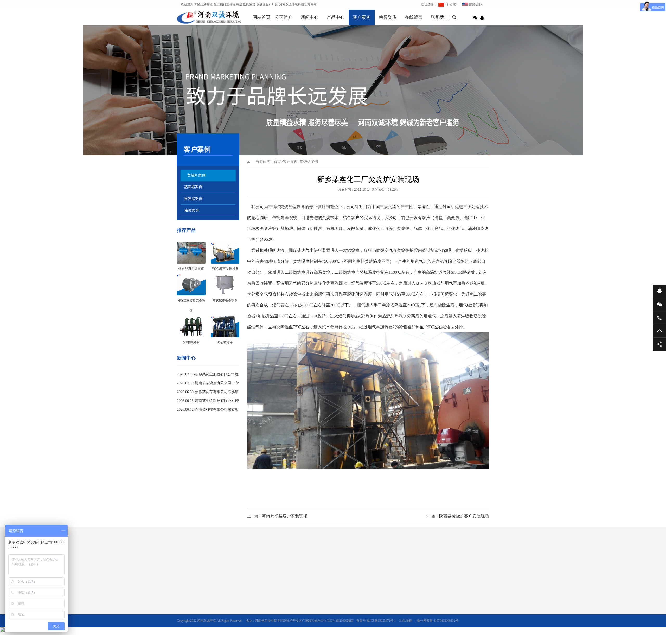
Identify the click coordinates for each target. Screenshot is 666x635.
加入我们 (183, 602)
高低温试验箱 (255, 562)
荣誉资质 (387, 17)
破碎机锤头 (370, 562)
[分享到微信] (475, 18)
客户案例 (361, 17)
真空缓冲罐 (283, 617)
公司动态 (232, 595)
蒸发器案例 (193, 187)
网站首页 (261, 17)
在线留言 (413, 17)
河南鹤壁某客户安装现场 (285, 516)
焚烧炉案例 (196, 175)
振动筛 (406, 562)
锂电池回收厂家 (227, 562)
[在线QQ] (482, 18)
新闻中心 (309, 17)
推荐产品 (186, 230)
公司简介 (283, 17)
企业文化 (183, 595)
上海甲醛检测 (280, 562)
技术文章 (232, 602)
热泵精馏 (282, 631)
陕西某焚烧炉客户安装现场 (464, 516)
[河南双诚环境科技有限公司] (200, 17)
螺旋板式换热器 (344, 562)
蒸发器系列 (283, 624)
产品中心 (335, 17)
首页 (277, 162)
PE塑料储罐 (284, 602)
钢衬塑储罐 (283, 609)
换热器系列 (283, 595)
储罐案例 (191, 210)
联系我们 (440, 17)
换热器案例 (193, 199)
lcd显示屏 (390, 562)
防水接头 (320, 562)
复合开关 (302, 562)
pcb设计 (205, 562)
